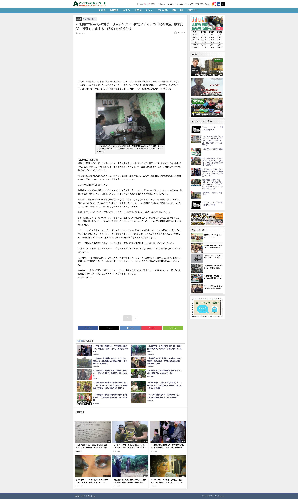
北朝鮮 (78, 19)
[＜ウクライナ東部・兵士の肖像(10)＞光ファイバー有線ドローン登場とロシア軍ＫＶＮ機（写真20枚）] (196, 161)
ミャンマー (150, 10)
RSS (83, 496)
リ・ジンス (181, 33)
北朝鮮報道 (114, 10)
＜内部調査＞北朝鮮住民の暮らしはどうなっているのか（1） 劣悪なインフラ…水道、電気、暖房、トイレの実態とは (213, 141)
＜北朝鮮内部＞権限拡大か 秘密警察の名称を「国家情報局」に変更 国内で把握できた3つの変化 (213, 172)
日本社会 (102, 10)
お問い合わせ (90, 496)
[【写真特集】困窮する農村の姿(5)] (196, 195)
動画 (181, 10)
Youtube (179, 4)
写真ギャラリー (193, 10)
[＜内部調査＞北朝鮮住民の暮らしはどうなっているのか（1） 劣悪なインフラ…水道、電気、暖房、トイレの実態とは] (196, 139)
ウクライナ (126, 10)
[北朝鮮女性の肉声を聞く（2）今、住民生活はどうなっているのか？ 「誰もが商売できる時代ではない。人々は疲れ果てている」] (196, 182)
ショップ (189, 4)
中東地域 (138, 10)
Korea (162, 4)
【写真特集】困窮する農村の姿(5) (213, 194)
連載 (174, 10)
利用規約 (77, 496)
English (170, 4)
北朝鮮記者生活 (90, 19)
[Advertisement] (130, 59)
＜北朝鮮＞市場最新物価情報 (213, 149)
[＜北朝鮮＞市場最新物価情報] (196, 151)
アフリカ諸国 (163, 10)
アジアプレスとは (202, 4)
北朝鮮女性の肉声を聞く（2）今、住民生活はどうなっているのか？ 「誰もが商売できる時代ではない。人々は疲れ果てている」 (213, 184)
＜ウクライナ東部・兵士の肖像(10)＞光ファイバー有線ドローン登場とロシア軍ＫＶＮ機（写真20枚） (213, 162)
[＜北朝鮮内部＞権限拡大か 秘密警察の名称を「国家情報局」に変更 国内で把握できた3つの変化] (196, 172)
